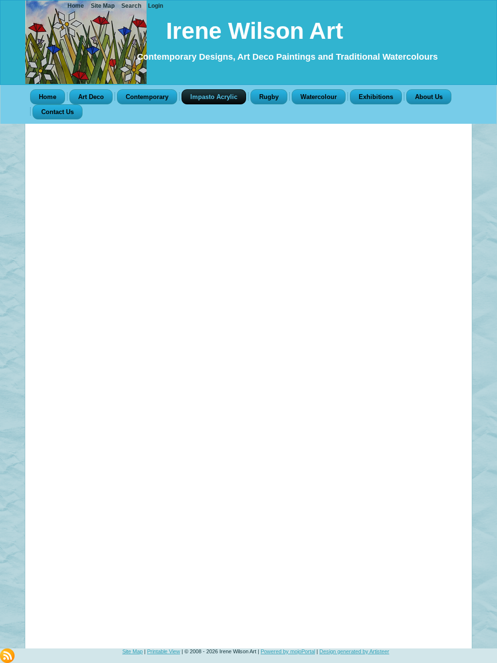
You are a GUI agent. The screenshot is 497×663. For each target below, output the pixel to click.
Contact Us (57, 112)
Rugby (269, 96)
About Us (429, 96)
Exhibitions (376, 96)
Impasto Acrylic (213, 96)
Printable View (163, 651)
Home (47, 96)
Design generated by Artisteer (354, 651)
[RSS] (7, 655)
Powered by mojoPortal (288, 651)
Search (131, 5)
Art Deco (91, 96)
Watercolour (318, 96)
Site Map (132, 651)
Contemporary (147, 96)
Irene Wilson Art (254, 31)
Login (155, 5)
